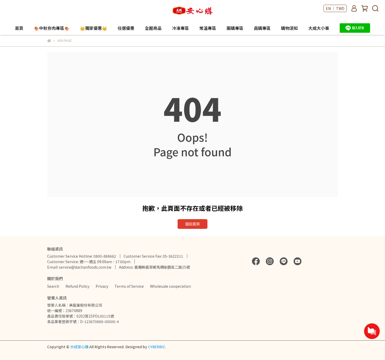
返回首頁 (192, 223)
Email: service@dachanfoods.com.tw (79, 267)
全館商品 (153, 28)
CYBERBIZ (156, 346)
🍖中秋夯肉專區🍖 (51, 28)
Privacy (102, 286)
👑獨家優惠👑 (93, 28)
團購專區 (235, 28)
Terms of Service (129, 286)
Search (53, 286)
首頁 (19, 28)
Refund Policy (77, 286)
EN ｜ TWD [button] (335, 8)
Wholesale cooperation (170, 286)
